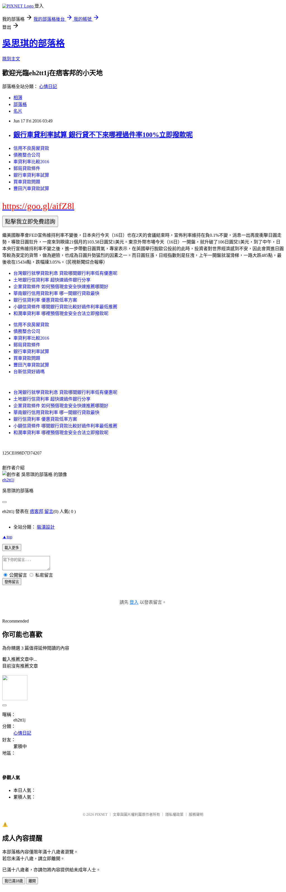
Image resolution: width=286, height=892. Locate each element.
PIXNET (101, 814)
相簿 (17, 97)
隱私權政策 (174, 814)
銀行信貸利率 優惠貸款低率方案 (45, 300)
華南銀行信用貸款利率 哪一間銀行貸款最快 (56, 293)
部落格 (20, 104)
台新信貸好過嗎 (29, 371)
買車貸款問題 (26, 181)
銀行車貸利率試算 (31, 175)
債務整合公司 (26, 155)
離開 (32, 881)
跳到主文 (11, 58)
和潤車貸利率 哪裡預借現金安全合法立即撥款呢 (60, 313)
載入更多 (11, 548)
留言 (48, 511)
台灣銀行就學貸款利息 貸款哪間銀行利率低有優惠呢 (65, 273)
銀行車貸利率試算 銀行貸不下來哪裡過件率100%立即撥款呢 (103, 134)
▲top (7, 536)
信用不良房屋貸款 (31, 148)
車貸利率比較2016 (31, 161)
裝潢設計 (46, 527)
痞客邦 (36, 511)
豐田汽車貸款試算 (31, 188)
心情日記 (48, 86)
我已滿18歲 (13, 881)
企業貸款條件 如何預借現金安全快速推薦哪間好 (60, 286)
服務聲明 (196, 814)
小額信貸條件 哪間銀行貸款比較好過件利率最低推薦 (65, 306)
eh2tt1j (8, 479)
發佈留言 (11, 582)
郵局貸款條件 (26, 168)
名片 (17, 111)
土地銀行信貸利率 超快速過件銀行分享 (51, 280)
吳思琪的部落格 (33, 43)
